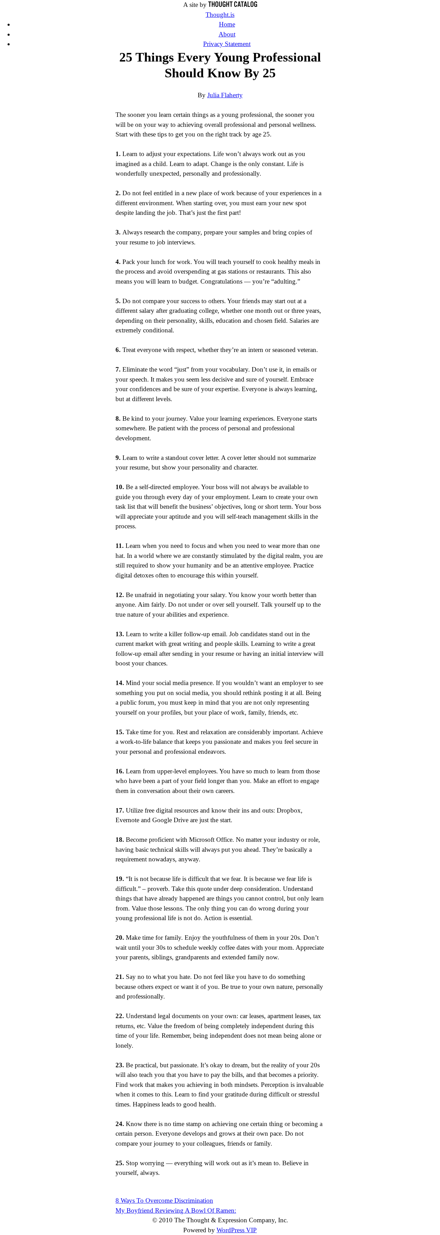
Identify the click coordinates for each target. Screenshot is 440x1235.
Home (227, 24)
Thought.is (220, 14)
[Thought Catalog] (232, 4)
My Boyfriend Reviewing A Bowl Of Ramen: (176, 1210)
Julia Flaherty (225, 95)
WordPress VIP (237, 1230)
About (227, 34)
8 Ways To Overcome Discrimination (164, 1200)
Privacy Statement (227, 43)
